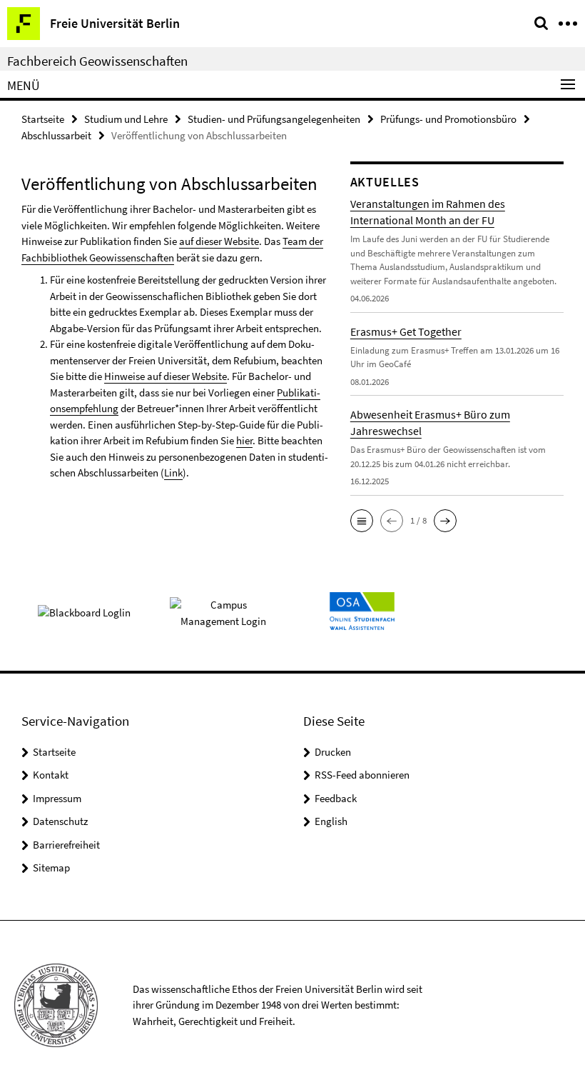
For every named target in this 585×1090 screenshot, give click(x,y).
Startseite (42, 119)
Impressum (57, 798)
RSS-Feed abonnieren (362, 774)
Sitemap (51, 867)
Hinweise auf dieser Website (165, 376)
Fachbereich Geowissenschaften (97, 60)
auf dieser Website (219, 241)
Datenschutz (60, 821)
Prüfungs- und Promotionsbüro (448, 119)
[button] (361, 520)
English (331, 821)
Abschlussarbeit (56, 135)
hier (244, 440)
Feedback (336, 798)
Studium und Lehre (126, 119)
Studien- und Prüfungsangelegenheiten (274, 119)
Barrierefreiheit (66, 844)
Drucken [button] (333, 752)
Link (173, 472)
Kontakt (50, 774)
